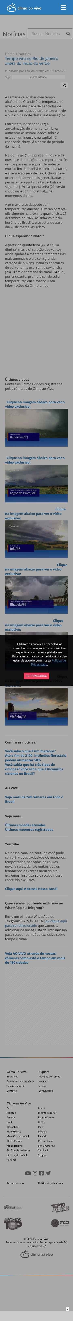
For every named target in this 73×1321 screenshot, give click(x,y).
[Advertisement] (36, 1316)
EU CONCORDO (36, 675)
